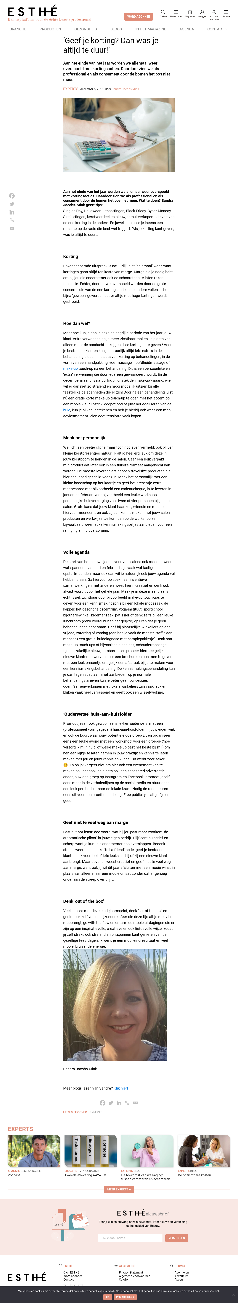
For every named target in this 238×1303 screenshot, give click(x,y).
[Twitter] (12, 204)
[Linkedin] (12, 212)
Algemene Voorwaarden (134, 1276)
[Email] (12, 228)
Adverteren (182, 1276)
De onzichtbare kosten (194, 1175)
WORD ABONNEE (138, 16)
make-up (70, 368)
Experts (70, 89)
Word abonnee (72, 1276)
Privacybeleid (125, 1297)
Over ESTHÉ (71, 1272)
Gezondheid (85, 29)
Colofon (124, 1279)
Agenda (186, 29)
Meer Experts (117, 1189)
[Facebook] (12, 196)
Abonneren (182, 1272)
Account (180, 1279)
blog (137, 1171)
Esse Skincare (31, 1171)
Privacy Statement (131, 1272)
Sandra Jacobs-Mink (125, 89)
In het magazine (150, 29)
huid (66, 410)
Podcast (14, 1175)
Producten (50, 29)
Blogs (116, 29)
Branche (18, 29)
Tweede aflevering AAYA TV (85, 1175)
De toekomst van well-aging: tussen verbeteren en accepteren (145, 1177)
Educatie (71, 1171)
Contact (215, 29)
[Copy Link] (12, 220)
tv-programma (88, 1171)
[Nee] (233, 1295)
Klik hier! (121, 1088)
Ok (107, 1297)
